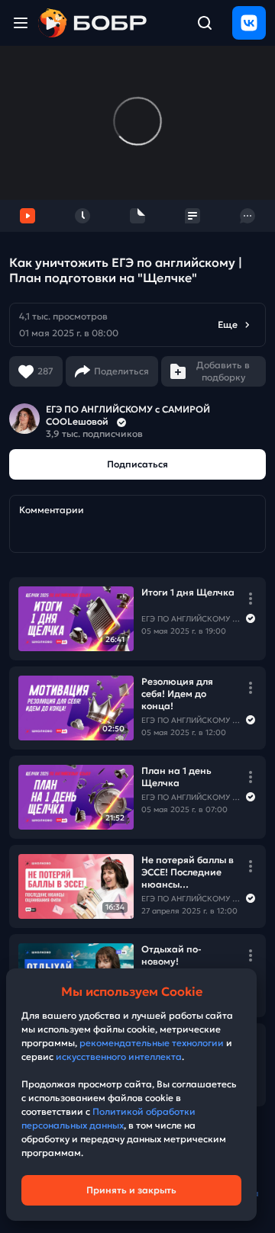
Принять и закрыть (131, 1190)
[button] (137, 325)
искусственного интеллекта (119, 1056)
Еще (228, 324)
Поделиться (121, 371)
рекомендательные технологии (151, 1042)
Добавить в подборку (223, 371)
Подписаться (137, 464)
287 (45, 371)
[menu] (20, 22)
